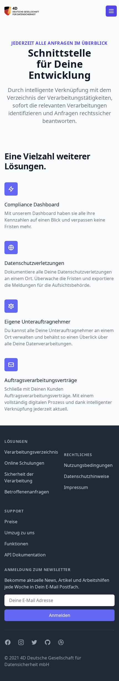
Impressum (76, 487)
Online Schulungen (24, 463)
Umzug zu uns (19, 533)
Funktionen (16, 544)
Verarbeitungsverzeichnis (31, 452)
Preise (10, 522)
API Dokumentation (25, 555)
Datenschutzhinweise (86, 476)
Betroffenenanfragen (26, 492)
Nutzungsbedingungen (88, 465)
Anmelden (59, 615)
